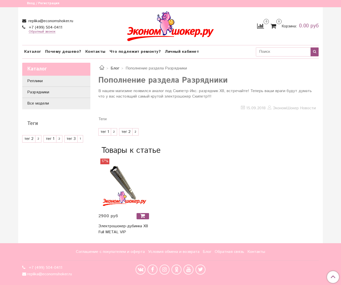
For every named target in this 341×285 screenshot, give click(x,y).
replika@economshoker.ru (50, 21)
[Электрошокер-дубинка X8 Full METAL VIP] (123, 184)
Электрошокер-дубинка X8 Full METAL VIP (123, 229)
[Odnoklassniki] (176, 270)
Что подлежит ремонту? (135, 52)
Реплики (35, 81)
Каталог (32, 52)
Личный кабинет (182, 52)
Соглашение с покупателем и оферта (110, 252)
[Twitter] (200, 270)
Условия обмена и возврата (173, 252)
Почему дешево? (63, 52)
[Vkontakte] (141, 270)
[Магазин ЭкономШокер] (170, 25)
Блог (115, 68)
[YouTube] (188, 270)
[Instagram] (165, 270)
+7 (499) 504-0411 (44, 27)
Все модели (38, 103)
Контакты (95, 52)
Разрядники (38, 92)
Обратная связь (229, 252)
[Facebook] (153, 270)
